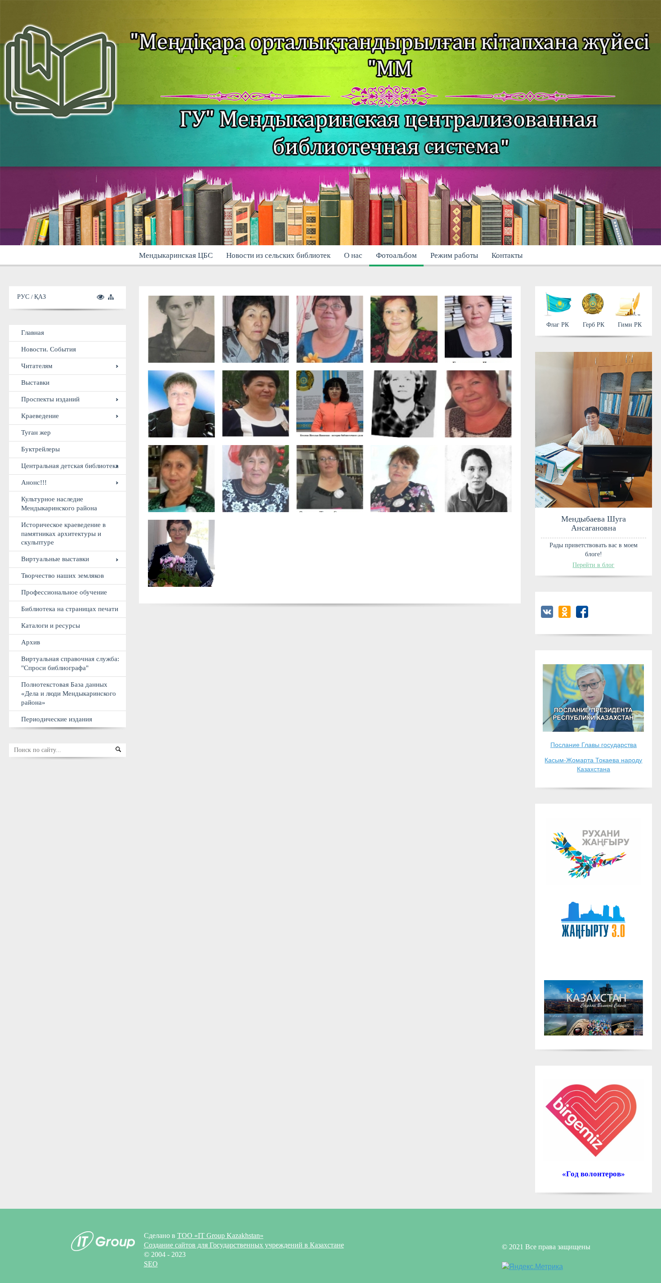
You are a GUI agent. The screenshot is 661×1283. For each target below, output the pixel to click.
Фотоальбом (396, 255)
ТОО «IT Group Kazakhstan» (220, 1235)
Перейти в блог (593, 564)
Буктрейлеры (40, 449)
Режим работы (454, 255)
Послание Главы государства (593, 744)
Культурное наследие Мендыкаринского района (59, 503)
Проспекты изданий (50, 399)
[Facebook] (582, 615)
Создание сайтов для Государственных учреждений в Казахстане (244, 1245)
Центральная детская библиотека (70, 465)
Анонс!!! (34, 482)
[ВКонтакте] (547, 615)
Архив (30, 642)
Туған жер (36, 432)
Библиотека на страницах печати (69, 608)
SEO (151, 1264)
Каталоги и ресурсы (50, 625)
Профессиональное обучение (64, 592)
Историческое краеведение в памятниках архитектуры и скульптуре (63, 533)
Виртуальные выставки (55, 559)
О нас (353, 255)
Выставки (35, 382)
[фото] (181, 329)
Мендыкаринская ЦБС (176, 255)
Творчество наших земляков (62, 575)
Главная (32, 332)
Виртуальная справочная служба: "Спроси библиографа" (70, 663)
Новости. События (48, 349)
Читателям (37, 365)
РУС (24, 296)
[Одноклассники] (564, 615)
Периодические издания (56, 719)
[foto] (181, 553)
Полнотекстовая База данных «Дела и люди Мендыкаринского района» (68, 693)
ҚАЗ (40, 296)
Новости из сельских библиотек (278, 255)
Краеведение (40, 415)
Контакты (507, 255)
